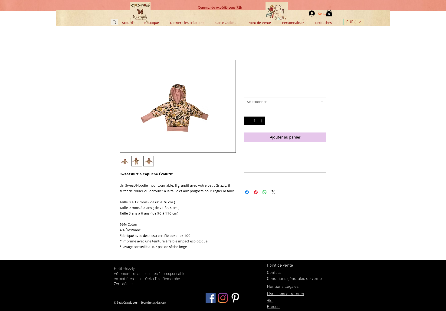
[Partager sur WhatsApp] (264, 192)
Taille (249, 93)
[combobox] (285, 101)
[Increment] (262, 121)
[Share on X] (273, 192)
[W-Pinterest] (235, 298)
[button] (353, 22)
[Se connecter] (308, 13)
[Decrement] (247, 121)
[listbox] (353, 22)
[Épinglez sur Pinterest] (256, 192)
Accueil (126, 43)
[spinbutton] (254, 121)
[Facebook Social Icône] (211, 298)
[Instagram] (223, 298)
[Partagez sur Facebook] (247, 192)
